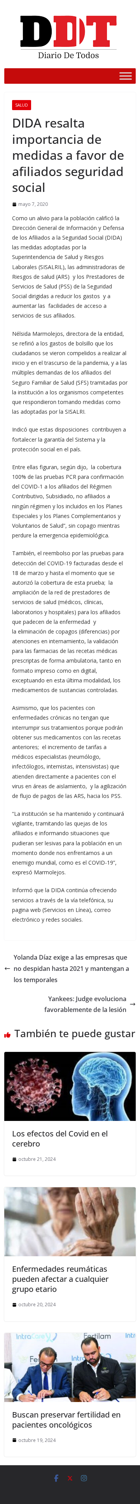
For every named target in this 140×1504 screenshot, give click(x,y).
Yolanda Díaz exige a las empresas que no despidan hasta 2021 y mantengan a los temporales (71, 968)
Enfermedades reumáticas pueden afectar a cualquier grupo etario (60, 1279)
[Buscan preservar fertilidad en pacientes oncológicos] (70, 1338)
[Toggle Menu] (125, 75)
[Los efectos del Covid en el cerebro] (70, 1057)
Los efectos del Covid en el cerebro (60, 1138)
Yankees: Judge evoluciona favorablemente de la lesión (85, 1004)
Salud (21, 105)
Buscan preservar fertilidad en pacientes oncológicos (66, 1419)
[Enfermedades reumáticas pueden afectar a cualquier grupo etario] (70, 1192)
